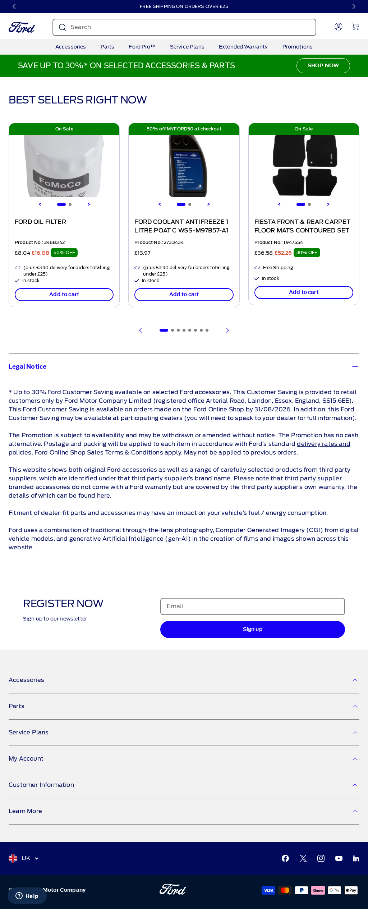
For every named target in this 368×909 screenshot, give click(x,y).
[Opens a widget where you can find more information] (27, 896)
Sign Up (112, 479)
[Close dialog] (321, 383)
